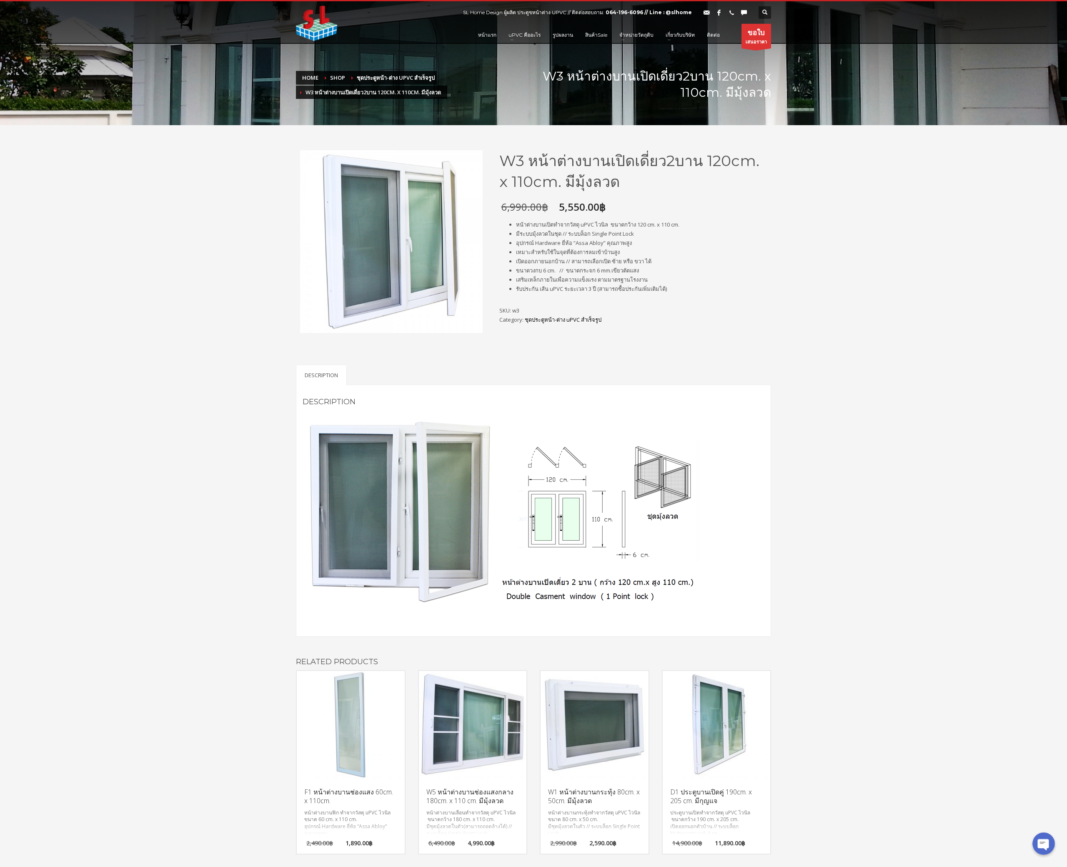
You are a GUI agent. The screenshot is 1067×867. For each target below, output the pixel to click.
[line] (744, 12)
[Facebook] (719, 12)
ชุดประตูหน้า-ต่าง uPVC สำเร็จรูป (563, 319)
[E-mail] (706, 12)
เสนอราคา (756, 36)
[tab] (321, 375)
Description (321, 375)
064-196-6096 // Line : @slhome (649, 12)
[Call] (731, 12)
